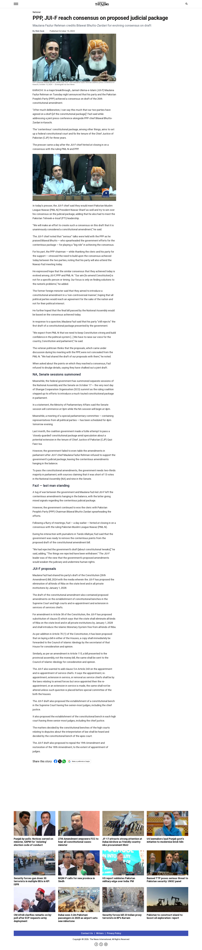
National (37, 12)
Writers (100, 933)
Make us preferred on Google (81, 761)
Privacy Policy (114, 933)
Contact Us (87, 933)
